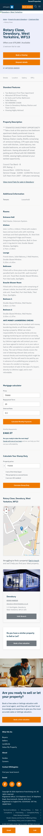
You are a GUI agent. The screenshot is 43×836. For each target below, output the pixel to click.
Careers (5, 761)
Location (15, 78)
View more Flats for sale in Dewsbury (18, 182)
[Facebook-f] (4, 784)
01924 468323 (14, 68)
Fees (36, 810)
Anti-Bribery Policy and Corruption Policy (22, 820)
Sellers (5, 740)
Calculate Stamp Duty (21, 485)
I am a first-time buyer (14, 472)
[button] (21, 528)
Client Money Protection (21, 815)
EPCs (32, 78)
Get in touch (34, 560)
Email (9, 830)
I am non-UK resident (13, 478)
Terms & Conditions (9, 810)
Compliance (8, 812)
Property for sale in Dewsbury (17, 19)
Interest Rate (8, 409)
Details (5, 78)
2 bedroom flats (34, 19)
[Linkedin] (19, 784)
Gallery (24, 78)
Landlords (6, 744)
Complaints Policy (33, 812)
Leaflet (26, 555)
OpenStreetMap (32, 555)
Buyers (5, 737)
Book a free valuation (22, 643)
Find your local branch (10, 772)
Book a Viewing (21, 55)
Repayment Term (9, 400)
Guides (5, 758)
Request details (21, 62)
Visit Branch (21, 616)
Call (34, 830)
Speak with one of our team (12, 441)
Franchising (19, 812)
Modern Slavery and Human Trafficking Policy (21, 818)
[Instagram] (12, 784)
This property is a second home (17, 475)
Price (5, 391)
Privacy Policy (26, 810)
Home (5, 19)
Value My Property (9, 747)
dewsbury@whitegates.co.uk (17, 604)
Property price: (8, 461)
